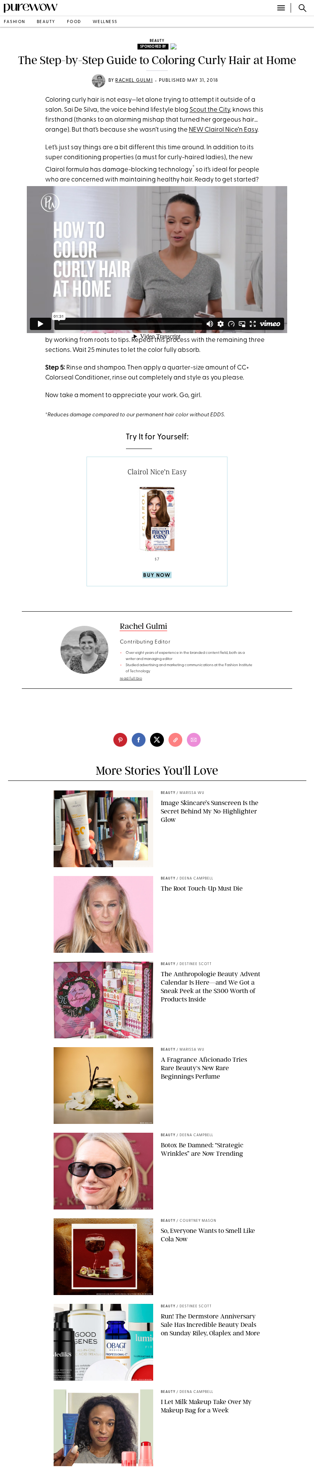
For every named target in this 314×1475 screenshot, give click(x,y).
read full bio (131, 678)
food (74, 22)
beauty (46, 22)
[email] (194, 740)
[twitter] (157, 740)
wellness (105, 22)
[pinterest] (120, 740)
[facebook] (139, 740)
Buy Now (156, 575)
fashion (14, 22)
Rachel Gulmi (133, 80)
